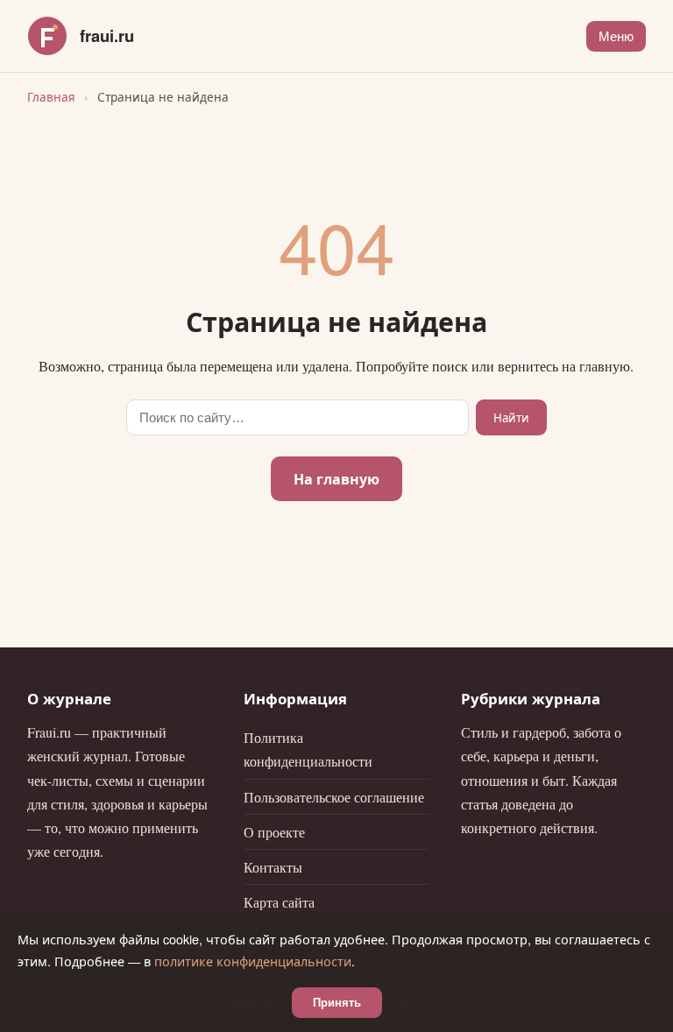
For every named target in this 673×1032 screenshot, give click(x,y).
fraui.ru (107, 35)
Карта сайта (279, 902)
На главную (336, 479)
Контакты (273, 867)
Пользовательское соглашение (334, 797)
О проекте (274, 832)
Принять (337, 1002)
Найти (511, 417)
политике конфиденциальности (252, 960)
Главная (51, 96)
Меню (616, 36)
